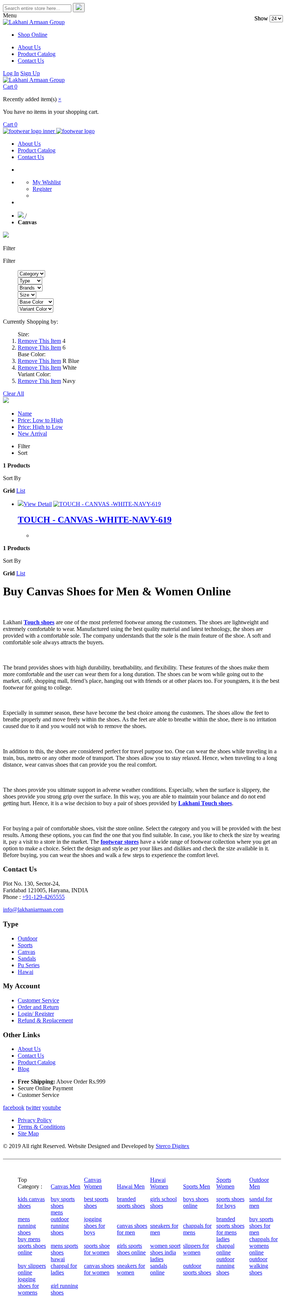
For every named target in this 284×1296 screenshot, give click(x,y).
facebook (13, 1107)
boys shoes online (196, 1202)
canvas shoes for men (132, 1229)
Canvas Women (93, 1183)
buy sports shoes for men (261, 1226)
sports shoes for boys (230, 1202)
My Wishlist (47, 182)
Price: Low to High (40, 420)
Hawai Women (159, 1183)
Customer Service (38, 1000)
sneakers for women (131, 1269)
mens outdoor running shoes (60, 1222)
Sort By (12, 478)
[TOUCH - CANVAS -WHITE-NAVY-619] (107, 504)
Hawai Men (131, 1186)
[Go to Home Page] (21, 215)
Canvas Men (65, 1186)
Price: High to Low (40, 427)
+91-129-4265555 (43, 897)
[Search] (79, 7)
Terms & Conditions (41, 1127)
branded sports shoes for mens (230, 1226)
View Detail (38, 504)
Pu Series (29, 965)
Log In (11, 73)
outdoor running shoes (225, 1266)
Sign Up (30, 73)
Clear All (13, 393)
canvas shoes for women (99, 1269)
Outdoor (27, 938)
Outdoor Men (259, 1183)
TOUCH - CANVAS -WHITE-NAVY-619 (95, 520)
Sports (25, 945)
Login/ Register (36, 1014)
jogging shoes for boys (94, 1226)
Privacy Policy (35, 1120)
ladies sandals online (158, 1266)
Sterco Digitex (172, 1146)
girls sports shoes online (131, 1249)
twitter (33, 1107)
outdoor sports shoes (197, 1269)
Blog (23, 1069)
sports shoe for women (97, 1249)
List (20, 490)
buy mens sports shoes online (32, 1246)
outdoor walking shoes (258, 1266)
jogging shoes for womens (28, 1286)
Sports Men (196, 1186)
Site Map (28, 1133)
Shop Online (32, 35)
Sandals (27, 958)
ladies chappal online (225, 1246)
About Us (29, 47)
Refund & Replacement (45, 1020)
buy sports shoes (63, 1202)
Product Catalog (36, 54)
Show (261, 18)
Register (42, 189)
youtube (51, 1107)
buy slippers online (32, 1269)
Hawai (25, 972)
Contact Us (31, 60)
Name (25, 413)
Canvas (26, 952)
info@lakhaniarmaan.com (33, 909)
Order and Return (38, 1007)
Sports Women (225, 1183)
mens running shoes (27, 1226)
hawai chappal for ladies (64, 1266)
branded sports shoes (131, 1202)
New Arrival (32, 433)
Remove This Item (39, 341)
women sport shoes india (165, 1249)
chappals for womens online (263, 1246)
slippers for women (196, 1249)
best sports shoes (96, 1202)
